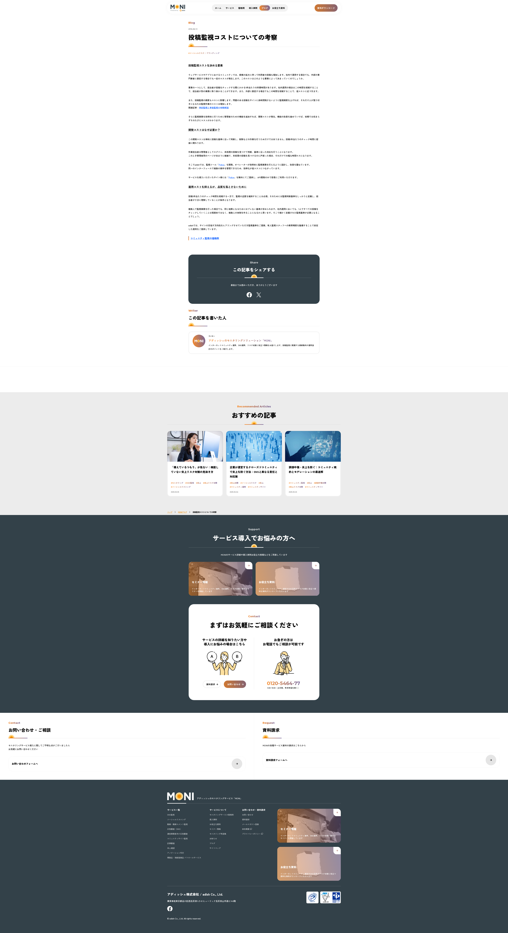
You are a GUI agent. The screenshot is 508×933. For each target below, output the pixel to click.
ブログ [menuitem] (212, 843)
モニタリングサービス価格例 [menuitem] (222, 814)
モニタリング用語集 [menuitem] (218, 833)
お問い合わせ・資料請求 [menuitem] (253, 809)
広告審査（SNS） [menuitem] (174, 829)
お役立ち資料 (278, 8)
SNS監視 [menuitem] (170, 814)
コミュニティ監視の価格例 (204, 238)
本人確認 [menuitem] (171, 848)
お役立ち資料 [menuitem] (215, 824)
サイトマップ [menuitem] (215, 848)
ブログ (265, 8)
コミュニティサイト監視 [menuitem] (177, 838)
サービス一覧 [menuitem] (173, 809)
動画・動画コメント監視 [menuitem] (177, 824)
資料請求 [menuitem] (246, 819)
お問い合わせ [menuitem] (247, 814)
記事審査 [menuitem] (171, 843)
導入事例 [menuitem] (213, 819)
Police (221, 164)
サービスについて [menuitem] (218, 809)
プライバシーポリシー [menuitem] (251, 833)
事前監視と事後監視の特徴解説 (214, 107)
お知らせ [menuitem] (213, 838)
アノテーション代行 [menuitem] (175, 852)
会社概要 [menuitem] (246, 829)
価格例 (241, 8)
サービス (230, 8)
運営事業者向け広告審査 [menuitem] (177, 833)
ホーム (218, 8)
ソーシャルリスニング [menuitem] (176, 819)
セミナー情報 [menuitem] (215, 829)
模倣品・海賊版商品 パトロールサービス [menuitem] (184, 857)
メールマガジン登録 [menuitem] (250, 824)
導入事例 (253, 8)
